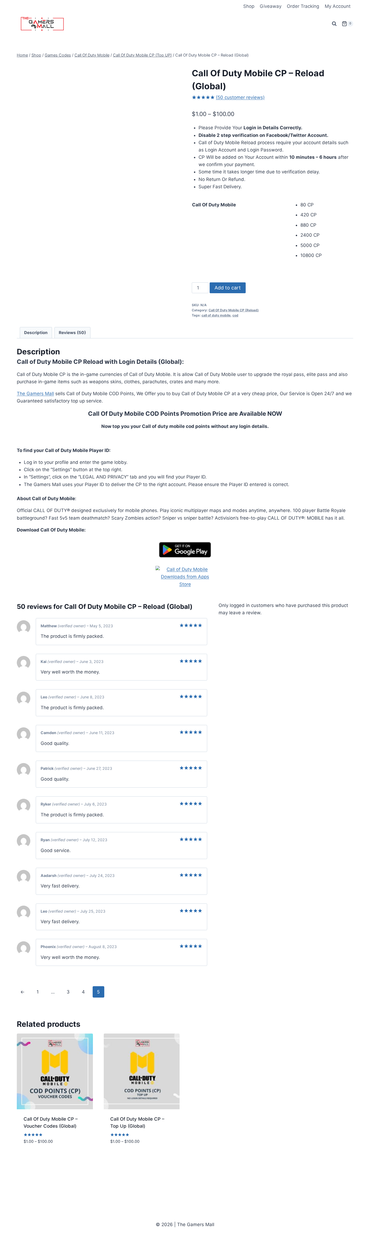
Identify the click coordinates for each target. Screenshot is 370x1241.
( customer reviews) (240, 97)
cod (235, 315)
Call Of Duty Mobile (214, 204)
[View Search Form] (334, 24)
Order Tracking (303, 6)
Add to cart (228, 288)
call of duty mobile (216, 315)
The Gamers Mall (35, 393)
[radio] (326, 205)
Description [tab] (36, 332)
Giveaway (270, 6)
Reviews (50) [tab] (72, 332)
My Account (337, 6)
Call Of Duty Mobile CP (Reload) (234, 310)
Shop (248, 6)
